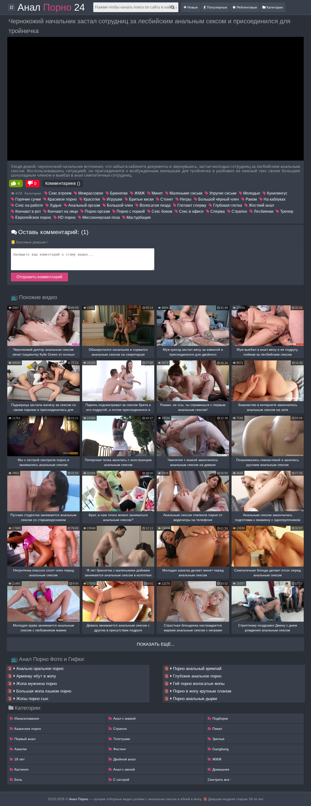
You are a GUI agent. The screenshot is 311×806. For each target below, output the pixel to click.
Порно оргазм (97, 211)
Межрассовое (90, 193)
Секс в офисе (191, 211)
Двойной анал (124, 759)
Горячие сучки (27, 199)
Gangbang (220, 749)
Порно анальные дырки (194, 698)
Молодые (251, 193)
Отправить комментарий (39, 277)
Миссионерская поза (100, 217)
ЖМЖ (139, 193)
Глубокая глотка (227, 205)
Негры (185, 199)
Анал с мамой (124, 718)
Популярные (216, 7)
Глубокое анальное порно (196, 676)
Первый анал (24, 739)
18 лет (19, 759)
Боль (17, 780)
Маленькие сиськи (185, 193)
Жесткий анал (261, 205)
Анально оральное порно (39, 668)
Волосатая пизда (155, 205)
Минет (157, 193)
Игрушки (114, 199)
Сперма (217, 211)
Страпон (239, 211)
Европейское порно (32, 217)
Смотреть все (219, 780)
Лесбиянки (263, 211)
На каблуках (274, 199)
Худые (55, 205)
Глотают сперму (191, 205)
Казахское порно (27, 729)
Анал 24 (51, 7)
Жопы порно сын (31, 698)
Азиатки (20, 749)
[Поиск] (173, 7)
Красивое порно (62, 199)
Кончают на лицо (62, 211)
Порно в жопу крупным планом (201, 691)
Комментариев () (62, 183)
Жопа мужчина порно (36, 683)
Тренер (286, 211)
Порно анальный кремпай (197, 668)
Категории (274, 7)
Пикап (216, 729)
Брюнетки (118, 193)
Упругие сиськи (222, 193)
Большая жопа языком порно (43, 691)
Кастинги (20, 769)
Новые (192, 7)
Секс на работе (28, 205)
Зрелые (218, 739)
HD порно (66, 217)
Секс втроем (59, 193)
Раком (251, 199)
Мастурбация (138, 217)
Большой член (119, 205)
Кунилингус (276, 193)
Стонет (166, 199)
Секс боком (161, 211)
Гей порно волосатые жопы (198, 683)
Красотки (91, 199)
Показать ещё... (155, 644)
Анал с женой (123, 769)
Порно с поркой (130, 211)
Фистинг (119, 749)
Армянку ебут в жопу (35, 676)
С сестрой (120, 780)
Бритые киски (141, 199)
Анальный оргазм (83, 205)
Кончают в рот (27, 211)
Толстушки (121, 739)
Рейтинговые (246, 7)
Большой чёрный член (218, 199)
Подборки (219, 718)
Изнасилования (26, 718)
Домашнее (220, 769)
